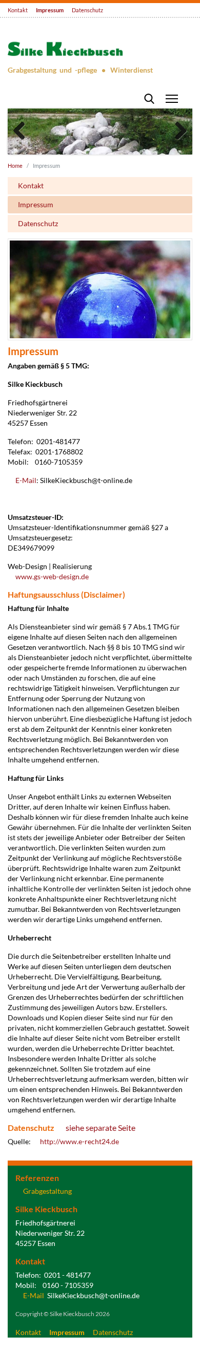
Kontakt (18, 10)
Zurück (23, 131)
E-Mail (25, 481)
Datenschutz (87, 10)
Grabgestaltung (47, 1191)
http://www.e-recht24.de (79, 1142)
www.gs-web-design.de (52, 577)
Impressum (50, 10)
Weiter (177, 131)
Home (15, 165)
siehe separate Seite (100, 1128)
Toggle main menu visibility (172, 98)
